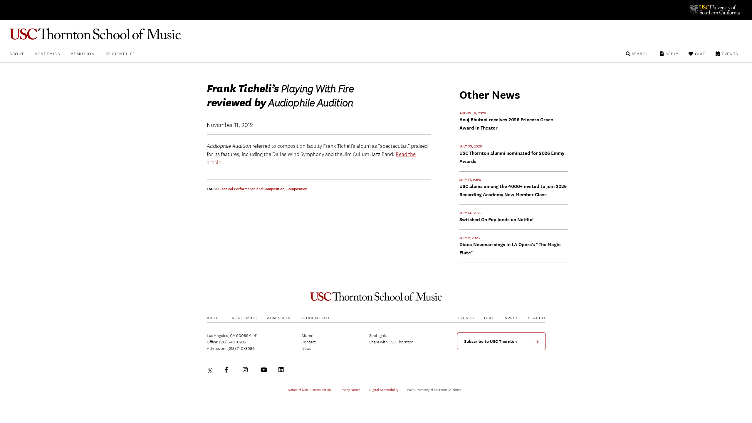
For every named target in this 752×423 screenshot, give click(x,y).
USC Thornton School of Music (376, 34)
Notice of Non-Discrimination (309, 389)
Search (640, 53)
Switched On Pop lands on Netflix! (496, 219)
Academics (47, 53)
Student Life (120, 53)
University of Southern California (714, 10)
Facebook (229, 370)
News (306, 348)
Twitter (211, 370)
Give (700, 53)
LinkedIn (282, 370)
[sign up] (538, 344)
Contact (308, 342)
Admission (83, 53)
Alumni (307, 335)
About (16, 53)
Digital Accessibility (383, 389)
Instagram (247, 370)
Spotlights (378, 335)
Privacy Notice (350, 389)
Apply (672, 53)
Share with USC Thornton (391, 342)
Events (730, 53)
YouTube (265, 370)
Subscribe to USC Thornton (490, 341)
